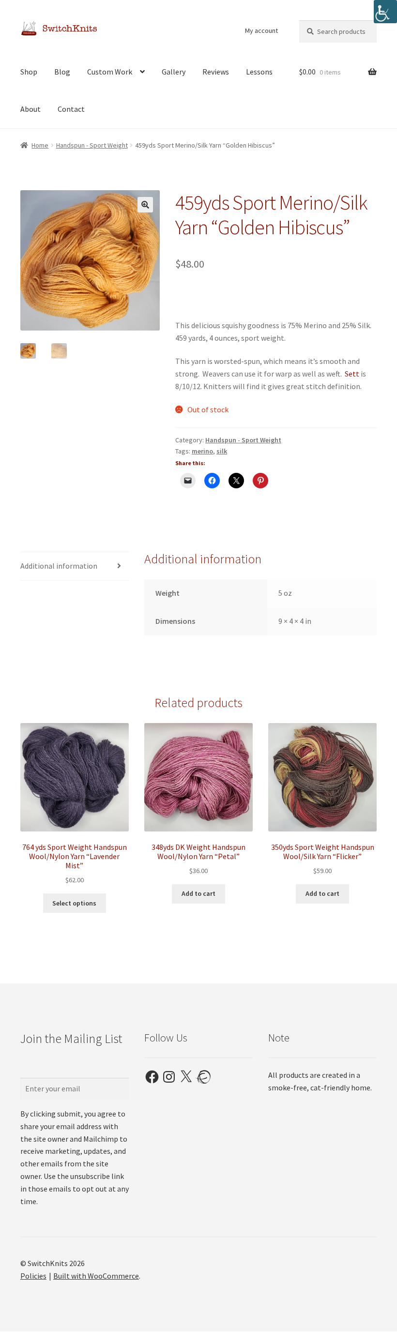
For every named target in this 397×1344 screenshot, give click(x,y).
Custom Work (109, 71)
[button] (145, 204)
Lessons (259, 71)
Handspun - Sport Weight (92, 145)
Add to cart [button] (198, 893)
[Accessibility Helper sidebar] (385, 11)
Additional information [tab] (58, 566)
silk (221, 451)
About (30, 109)
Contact (71, 109)
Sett (352, 373)
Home (39, 145)
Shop (28, 71)
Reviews (215, 71)
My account (261, 30)
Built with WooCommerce (96, 1276)
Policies (33, 1276)
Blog (62, 71)
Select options (74, 903)
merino (202, 451)
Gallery (173, 71)
